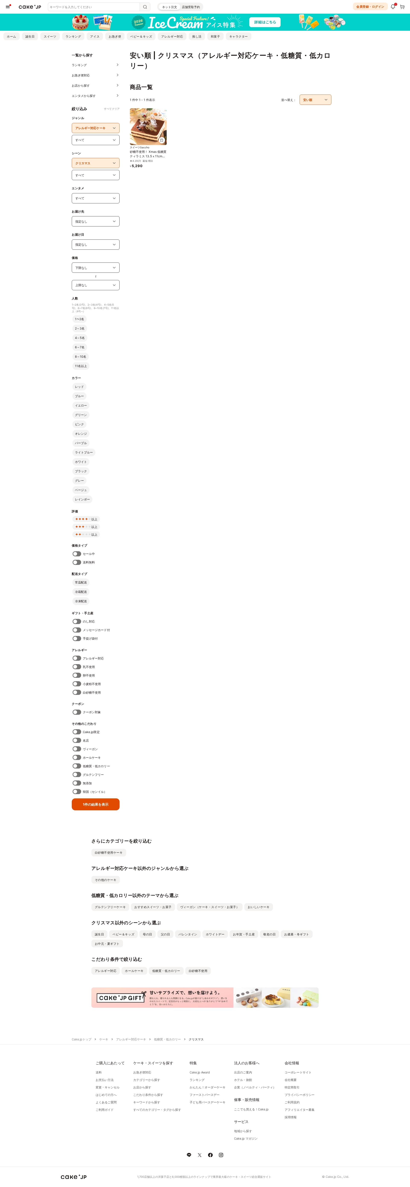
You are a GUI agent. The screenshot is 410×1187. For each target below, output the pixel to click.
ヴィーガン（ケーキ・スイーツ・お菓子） (209, 907)
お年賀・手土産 (244, 934)
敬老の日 (269, 934)
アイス (95, 36)
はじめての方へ (106, 1095)
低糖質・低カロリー (96, 766)
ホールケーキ (92, 757)
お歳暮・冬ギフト (296, 934)
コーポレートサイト (298, 1072)
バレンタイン (188, 934)
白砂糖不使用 (92, 692)
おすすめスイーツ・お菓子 (153, 907)
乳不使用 (89, 667)
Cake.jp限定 (91, 732)
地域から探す (243, 1131)
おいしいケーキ (258, 907)
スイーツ (50, 36)
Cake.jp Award (200, 1072)
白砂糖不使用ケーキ (109, 852)
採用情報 (291, 1117)
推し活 (197, 36)
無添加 (87, 783)
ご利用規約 (292, 1102)
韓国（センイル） (95, 791)
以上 (94, 519)
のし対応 (89, 621)
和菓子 (215, 36)
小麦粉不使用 (92, 684)
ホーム (11, 36)
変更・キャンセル (108, 1087)
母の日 (147, 934)
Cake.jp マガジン (246, 1138)
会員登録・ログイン (370, 6)
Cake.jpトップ (81, 1039)
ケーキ (103, 1039)
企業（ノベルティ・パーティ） (255, 1087)
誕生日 (30, 36)
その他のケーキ (106, 880)
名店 (86, 740)
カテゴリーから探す (146, 1080)
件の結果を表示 (95, 804)
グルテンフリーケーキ (110, 907)
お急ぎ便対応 (142, 1072)
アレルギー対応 (172, 36)
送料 (99, 1072)
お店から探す (142, 1087)
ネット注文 (169, 7)
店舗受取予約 (191, 7)
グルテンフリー (93, 774)
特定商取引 (292, 1087)
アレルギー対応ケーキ (131, 1039)
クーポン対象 (92, 712)
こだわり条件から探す (148, 1095)
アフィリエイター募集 (300, 1109)
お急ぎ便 (115, 36)
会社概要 (291, 1080)
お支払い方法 (105, 1080)
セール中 (89, 554)
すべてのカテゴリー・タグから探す (157, 1109)
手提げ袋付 (90, 638)
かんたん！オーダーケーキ (208, 1087)
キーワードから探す (146, 1102)
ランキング (73, 36)
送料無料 (89, 562)
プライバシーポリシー (300, 1095)
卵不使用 (89, 675)
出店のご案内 (243, 1072)
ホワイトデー (215, 934)
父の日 (165, 934)
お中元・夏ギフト (107, 943)
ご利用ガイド (105, 1109)
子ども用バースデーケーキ (208, 1102)
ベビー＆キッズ (141, 36)
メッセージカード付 (96, 630)
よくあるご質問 (106, 1102)
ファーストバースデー (205, 1095)
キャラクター (238, 36)
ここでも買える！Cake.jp (251, 1109)
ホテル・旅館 (243, 1080)
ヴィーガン (90, 749)
